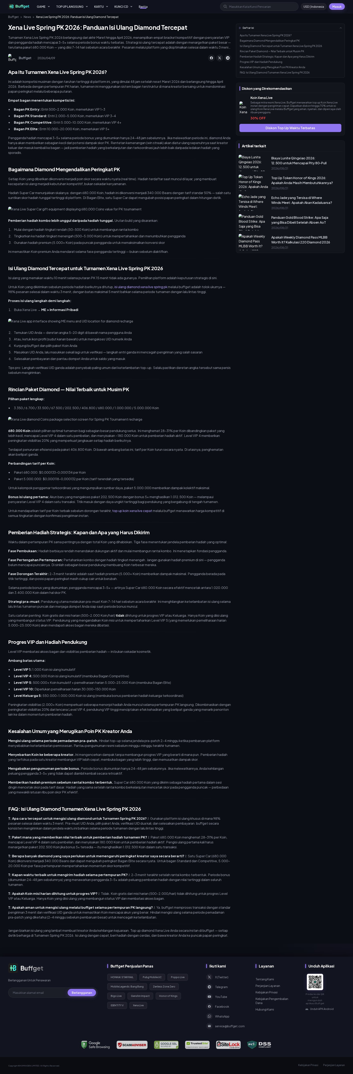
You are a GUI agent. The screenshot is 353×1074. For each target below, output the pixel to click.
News (27, 17)
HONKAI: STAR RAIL (122, 977)
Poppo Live (177, 977)
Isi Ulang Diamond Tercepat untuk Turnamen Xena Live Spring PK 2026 (281, 46)
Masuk (337, 6)
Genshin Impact (140, 995)
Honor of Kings (168, 995)
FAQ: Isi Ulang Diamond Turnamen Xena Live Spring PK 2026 (275, 72)
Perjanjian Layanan (268, 985)
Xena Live (138, 1005)
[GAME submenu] (48, 6)
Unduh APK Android (322, 1009)
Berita (143, 6)
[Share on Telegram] (228, 58)
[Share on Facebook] (211, 58)
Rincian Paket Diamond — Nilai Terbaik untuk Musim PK (272, 51)
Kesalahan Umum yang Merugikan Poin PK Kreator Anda (272, 67)
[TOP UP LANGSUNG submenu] (86, 6)
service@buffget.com (230, 1026)
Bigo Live (116, 995)
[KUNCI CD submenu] (131, 6)
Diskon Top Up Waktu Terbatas (290, 128)
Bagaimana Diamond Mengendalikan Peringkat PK (270, 40)
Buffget (13, 17)
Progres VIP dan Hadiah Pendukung (261, 61)
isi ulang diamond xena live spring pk (140, 287)
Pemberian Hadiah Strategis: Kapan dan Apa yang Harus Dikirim (277, 56)
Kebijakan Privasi (267, 992)
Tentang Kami (265, 979)
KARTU (99, 6)
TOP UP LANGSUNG (70, 6)
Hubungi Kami (265, 1009)
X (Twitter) (221, 977)
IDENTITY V (117, 1005)
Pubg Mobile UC (152, 977)
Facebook (222, 1006)
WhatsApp (222, 1016)
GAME (41, 6)
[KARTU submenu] (107, 6)
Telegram (221, 987)
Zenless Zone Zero (164, 986)
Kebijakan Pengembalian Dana (272, 1001)
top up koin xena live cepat (132, 511)
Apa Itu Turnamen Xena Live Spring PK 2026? (266, 35)
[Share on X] (219, 58)
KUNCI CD (121, 6)
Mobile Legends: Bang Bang (127, 986)
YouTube (221, 996)
